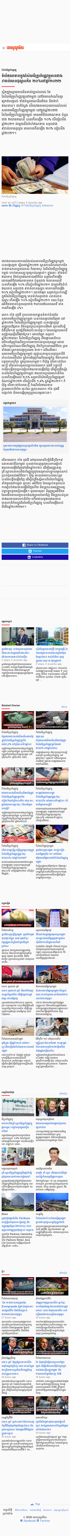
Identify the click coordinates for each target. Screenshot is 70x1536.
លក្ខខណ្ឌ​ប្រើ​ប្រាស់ (61, 1510)
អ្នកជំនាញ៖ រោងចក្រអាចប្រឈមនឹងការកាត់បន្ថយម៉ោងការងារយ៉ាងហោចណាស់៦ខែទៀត (17, 653)
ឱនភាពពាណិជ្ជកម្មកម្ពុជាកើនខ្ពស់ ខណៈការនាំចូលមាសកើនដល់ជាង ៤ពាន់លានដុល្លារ (52, 994)
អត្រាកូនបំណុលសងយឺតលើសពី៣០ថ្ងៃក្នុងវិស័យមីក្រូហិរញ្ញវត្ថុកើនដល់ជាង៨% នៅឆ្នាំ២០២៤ (51, 742)
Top (37, 1504)
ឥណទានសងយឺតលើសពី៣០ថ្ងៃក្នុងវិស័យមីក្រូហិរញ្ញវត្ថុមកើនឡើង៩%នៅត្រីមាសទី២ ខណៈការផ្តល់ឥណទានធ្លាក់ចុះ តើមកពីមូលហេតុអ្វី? (18, 800)
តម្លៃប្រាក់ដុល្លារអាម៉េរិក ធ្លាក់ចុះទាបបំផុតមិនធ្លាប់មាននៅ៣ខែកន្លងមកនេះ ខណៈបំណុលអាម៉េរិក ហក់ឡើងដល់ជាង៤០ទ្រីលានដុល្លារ (52, 1308)
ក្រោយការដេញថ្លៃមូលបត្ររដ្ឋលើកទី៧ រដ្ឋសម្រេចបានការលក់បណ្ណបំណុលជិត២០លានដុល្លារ (33, 447)
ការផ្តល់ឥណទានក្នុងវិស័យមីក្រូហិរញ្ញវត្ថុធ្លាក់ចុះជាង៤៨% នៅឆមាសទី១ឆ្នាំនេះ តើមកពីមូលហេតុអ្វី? (52, 798)
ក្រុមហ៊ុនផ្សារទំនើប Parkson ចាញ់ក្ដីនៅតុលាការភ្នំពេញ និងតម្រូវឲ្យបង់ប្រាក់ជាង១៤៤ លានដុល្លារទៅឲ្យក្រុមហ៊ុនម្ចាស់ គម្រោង (17, 1224)
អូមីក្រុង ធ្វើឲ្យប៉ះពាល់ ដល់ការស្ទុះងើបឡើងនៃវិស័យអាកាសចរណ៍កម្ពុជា (18, 1047)
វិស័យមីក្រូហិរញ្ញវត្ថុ (33, 206)
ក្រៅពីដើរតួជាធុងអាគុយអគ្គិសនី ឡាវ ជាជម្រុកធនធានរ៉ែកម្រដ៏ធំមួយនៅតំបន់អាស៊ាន (52, 1425)
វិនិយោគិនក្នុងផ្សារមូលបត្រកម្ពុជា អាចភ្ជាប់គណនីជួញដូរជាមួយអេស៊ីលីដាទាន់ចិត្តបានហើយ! (51, 938)
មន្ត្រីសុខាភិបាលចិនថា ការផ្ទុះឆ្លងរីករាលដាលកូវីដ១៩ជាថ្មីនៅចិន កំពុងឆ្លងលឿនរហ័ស (51, 1047)
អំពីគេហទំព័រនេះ (21, 1510)
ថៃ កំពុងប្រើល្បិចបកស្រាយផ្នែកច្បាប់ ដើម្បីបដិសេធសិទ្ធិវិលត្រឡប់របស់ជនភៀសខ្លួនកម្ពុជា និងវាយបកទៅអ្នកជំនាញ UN (51, 1368)
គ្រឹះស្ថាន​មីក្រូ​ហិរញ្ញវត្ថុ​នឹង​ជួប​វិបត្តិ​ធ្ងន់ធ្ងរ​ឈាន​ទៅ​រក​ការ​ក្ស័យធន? (17, 1174)
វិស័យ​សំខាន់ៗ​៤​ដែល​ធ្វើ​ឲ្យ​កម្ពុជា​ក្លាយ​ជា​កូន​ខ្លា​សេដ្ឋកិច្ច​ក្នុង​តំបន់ (51, 1220)
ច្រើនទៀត (63, 1093)
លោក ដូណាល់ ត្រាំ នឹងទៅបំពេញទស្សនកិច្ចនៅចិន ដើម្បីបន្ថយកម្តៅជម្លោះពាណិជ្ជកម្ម (17, 994)
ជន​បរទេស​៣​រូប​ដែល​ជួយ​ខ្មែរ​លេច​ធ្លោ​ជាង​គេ (51, 1125)
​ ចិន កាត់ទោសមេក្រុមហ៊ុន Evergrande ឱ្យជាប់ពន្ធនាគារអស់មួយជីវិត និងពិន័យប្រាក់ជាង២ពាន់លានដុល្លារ (17, 1308)
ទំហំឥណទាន (47, 206)
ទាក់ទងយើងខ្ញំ (35, 1510)
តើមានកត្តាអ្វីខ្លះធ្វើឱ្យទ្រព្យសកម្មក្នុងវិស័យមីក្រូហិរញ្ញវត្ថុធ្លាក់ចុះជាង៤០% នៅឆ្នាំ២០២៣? (18, 854)
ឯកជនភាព (47, 1510)
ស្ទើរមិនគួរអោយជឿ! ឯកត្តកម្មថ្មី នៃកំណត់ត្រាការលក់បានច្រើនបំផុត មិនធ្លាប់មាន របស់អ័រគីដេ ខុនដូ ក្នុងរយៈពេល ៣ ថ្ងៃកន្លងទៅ (52, 655)
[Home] (16, 48)
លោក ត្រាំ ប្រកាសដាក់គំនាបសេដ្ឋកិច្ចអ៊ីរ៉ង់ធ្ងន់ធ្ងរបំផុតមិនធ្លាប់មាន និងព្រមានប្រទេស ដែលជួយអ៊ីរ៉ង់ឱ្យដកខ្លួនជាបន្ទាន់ (18, 1427)
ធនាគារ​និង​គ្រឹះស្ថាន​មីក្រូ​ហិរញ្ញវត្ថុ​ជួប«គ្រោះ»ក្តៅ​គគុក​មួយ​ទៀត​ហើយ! (17, 1127)
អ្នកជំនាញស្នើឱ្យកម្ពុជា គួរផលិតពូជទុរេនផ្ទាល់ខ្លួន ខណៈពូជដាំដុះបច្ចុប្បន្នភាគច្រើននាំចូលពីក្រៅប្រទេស (18, 940)
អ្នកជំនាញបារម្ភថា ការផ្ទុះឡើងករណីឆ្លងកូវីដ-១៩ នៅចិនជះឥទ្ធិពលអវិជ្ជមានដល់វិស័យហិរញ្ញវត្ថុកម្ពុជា (52, 856)
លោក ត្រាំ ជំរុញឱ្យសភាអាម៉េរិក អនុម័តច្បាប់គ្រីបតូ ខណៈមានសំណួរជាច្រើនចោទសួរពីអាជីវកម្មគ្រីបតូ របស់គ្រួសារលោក (18, 1368)
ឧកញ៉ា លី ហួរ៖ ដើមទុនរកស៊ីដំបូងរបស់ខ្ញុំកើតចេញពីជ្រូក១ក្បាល (51, 1174)
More (64, 707)
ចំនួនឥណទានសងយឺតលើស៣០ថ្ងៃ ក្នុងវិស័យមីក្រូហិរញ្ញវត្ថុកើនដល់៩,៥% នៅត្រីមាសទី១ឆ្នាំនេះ (17, 740)
